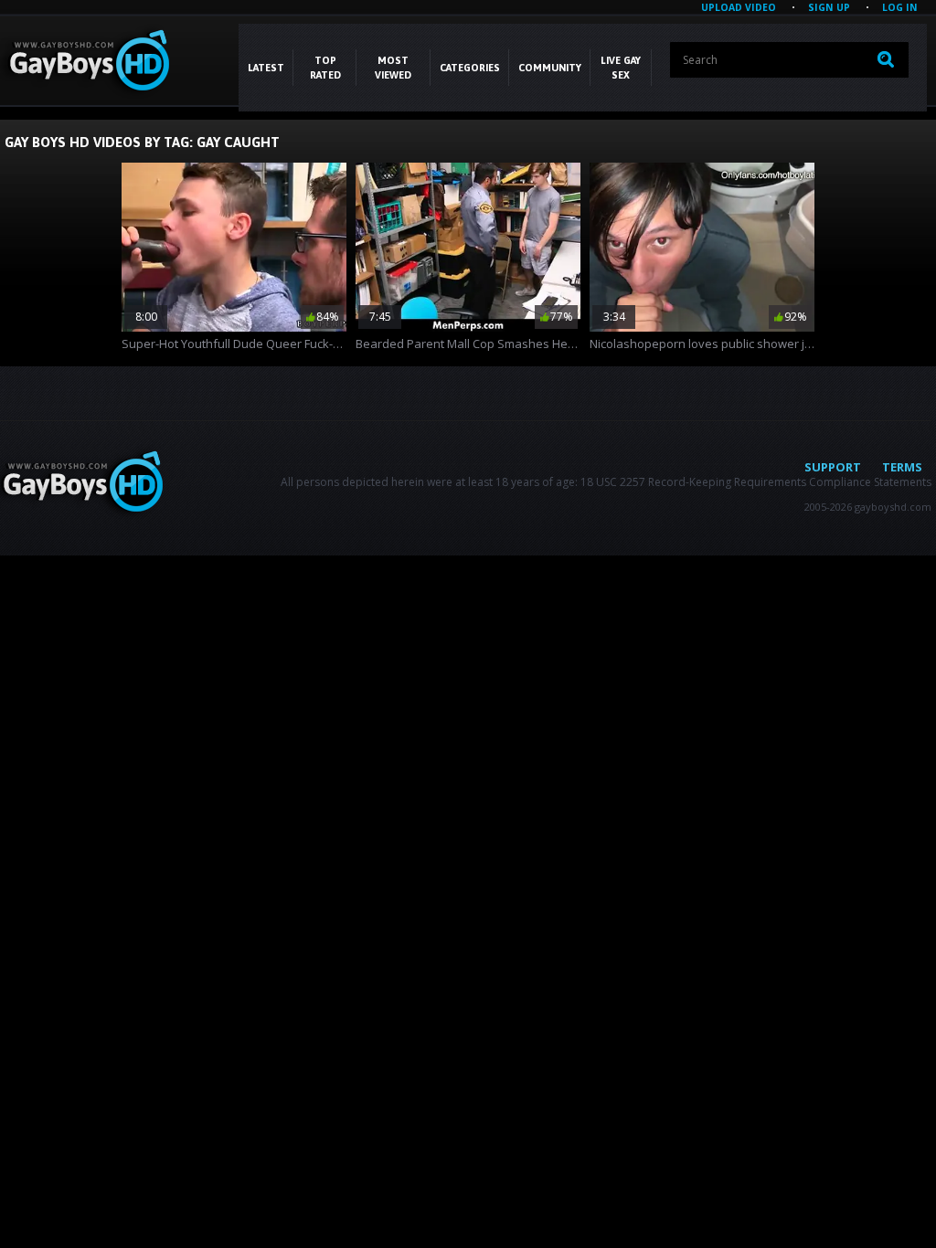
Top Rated (325, 67)
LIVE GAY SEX (621, 67)
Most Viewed (393, 67)
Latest (266, 67)
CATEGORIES (470, 67)
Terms (902, 467)
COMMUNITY (549, 67)
